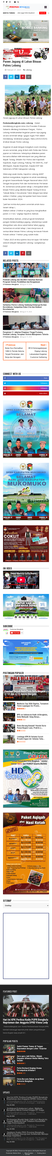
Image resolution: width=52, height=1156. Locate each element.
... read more (40, 1103)
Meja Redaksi (29, 1153)
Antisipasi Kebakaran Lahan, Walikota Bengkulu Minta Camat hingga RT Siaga (25, 1109)
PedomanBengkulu (11, 123)
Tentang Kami (41, 1153)
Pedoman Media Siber (13, 1153)
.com (22, 123)
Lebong (29, 70)
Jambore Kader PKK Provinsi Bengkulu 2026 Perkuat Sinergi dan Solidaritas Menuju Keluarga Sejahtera (25, 1134)
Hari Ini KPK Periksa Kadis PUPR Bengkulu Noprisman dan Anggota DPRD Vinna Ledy (25, 1021)
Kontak (27, 1154)
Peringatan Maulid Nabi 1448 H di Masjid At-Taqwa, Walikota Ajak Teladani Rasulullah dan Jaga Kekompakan (25, 1121)
